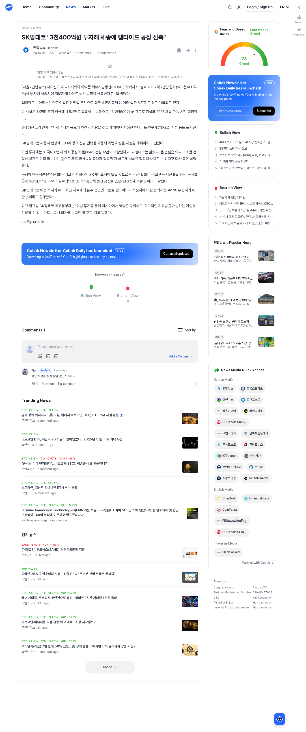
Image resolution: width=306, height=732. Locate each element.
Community (49, 7)
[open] (196, 50)
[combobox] (285, 7)
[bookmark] (179, 50)
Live (106, 7)
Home (27, 7)
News (71, 7)
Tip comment (67, 384)
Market (89, 7)
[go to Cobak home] (9, 7)
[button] (188, 50)
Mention (48, 384)
